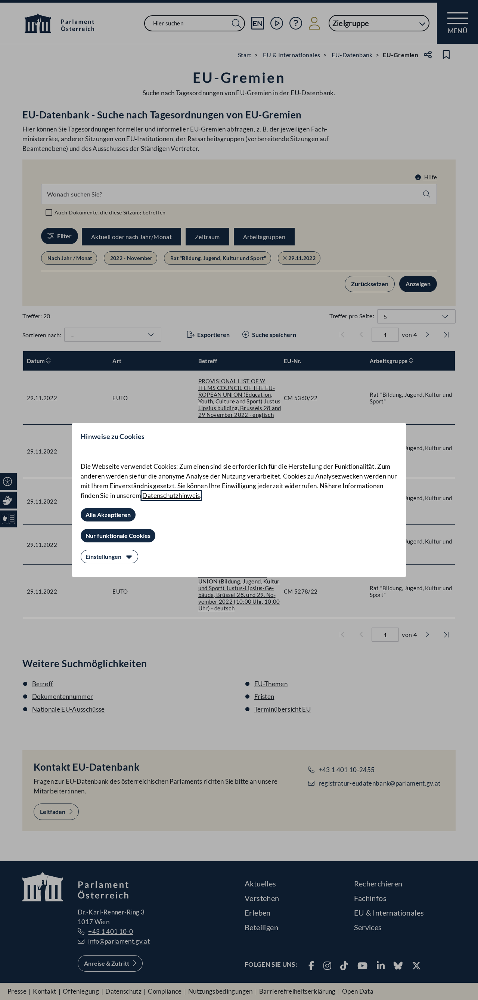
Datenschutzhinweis (171, 495)
